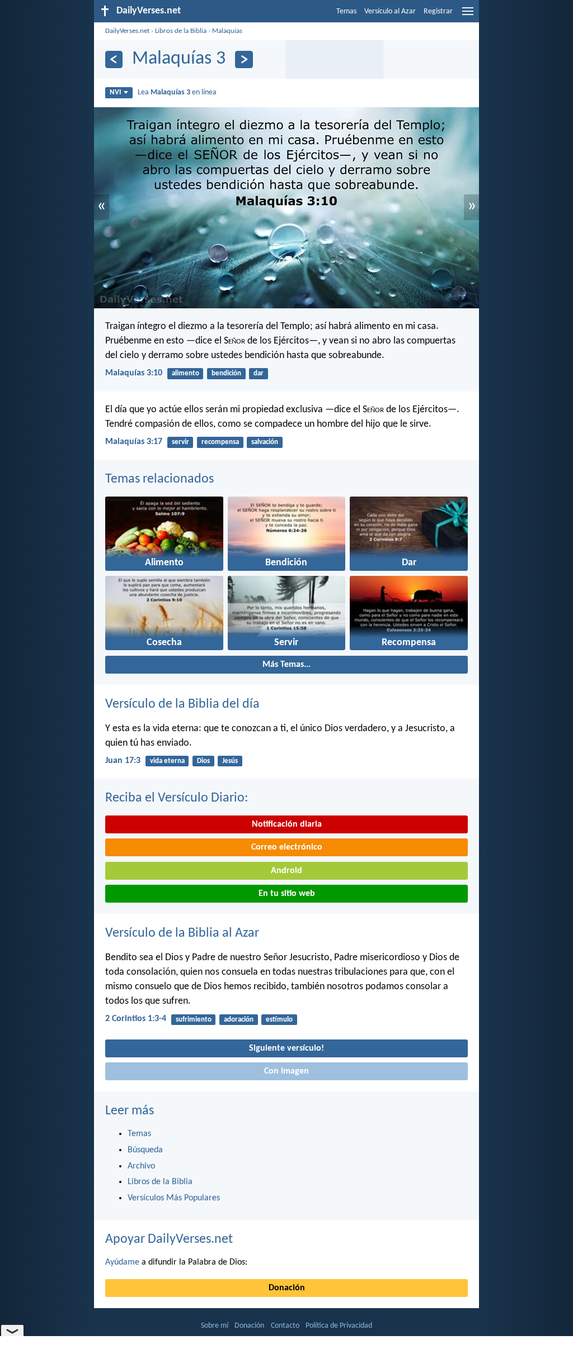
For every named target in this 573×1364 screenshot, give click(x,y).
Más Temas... (286, 664)
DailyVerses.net (127, 31)
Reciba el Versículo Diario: (176, 798)
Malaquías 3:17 (133, 441)
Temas (346, 11)
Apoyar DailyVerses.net (169, 1239)
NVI (115, 92)
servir (180, 442)
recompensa (220, 442)
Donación (287, 1288)
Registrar (438, 11)
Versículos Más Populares (174, 1198)
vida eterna (167, 761)
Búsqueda (145, 1150)
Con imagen (286, 1071)
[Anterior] (114, 59)
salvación (264, 442)
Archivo (141, 1166)
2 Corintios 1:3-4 (135, 1018)
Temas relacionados (159, 479)
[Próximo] (243, 59)
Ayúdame (122, 1262)
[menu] (468, 15)
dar (258, 373)
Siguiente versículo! (286, 1048)
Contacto (285, 1326)
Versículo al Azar (390, 11)
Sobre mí (214, 1326)
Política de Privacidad (339, 1326)
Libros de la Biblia (180, 31)
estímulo (279, 1019)
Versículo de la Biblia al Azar (182, 933)
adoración (238, 1019)
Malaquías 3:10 (133, 373)
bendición (226, 373)
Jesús (230, 761)
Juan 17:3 (122, 760)
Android (286, 870)
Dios (203, 761)
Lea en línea (177, 92)
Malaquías (227, 31)
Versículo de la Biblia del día (182, 704)
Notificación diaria (287, 824)
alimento (185, 373)
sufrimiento (194, 1019)
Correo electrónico (286, 847)
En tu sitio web (287, 893)
